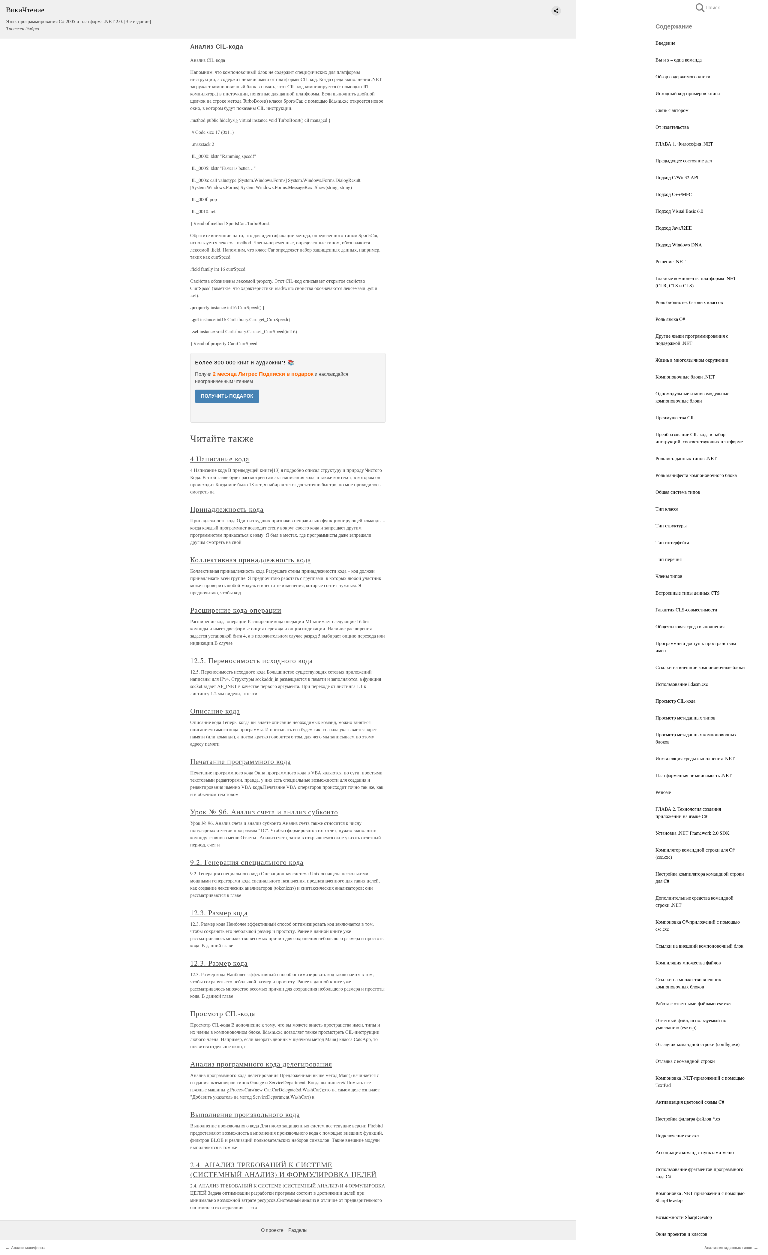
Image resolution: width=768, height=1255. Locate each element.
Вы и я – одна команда (679, 59)
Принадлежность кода (227, 509)
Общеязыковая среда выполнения (690, 626)
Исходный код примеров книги (688, 93)
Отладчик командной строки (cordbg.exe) (698, 1044)
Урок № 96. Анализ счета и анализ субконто (264, 811)
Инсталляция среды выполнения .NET (695, 758)
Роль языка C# (670, 319)
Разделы (298, 1230)
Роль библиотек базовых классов (689, 302)
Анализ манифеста (28, 1248)
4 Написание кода (219, 458)
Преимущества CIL (675, 417)
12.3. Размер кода (219, 912)
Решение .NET (671, 261)
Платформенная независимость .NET (694, 775)
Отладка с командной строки (685, 1061)
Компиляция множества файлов (688, 962)
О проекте (272, 1230)
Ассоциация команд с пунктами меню (695, 1152)
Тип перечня (669, 559)
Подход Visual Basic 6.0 (679, 211)
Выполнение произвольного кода (245, 1114)
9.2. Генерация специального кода (247, 862)
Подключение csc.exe (677, 1135)
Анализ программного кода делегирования (261, 1064)
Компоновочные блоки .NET (685, 376)
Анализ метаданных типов (728, 1248)
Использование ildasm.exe (682, 684)
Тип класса (667, 508)
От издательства (672, 127)
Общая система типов (678, 492)
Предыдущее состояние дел (684, 160)
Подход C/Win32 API (677, 177)
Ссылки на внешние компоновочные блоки (700, 667)
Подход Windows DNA (679, 244)
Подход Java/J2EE (674, 228)
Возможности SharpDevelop (684, 1217)
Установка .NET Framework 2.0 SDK (693, 833)
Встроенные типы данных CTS (688, 593)
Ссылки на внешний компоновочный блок (699, 946)
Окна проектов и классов (681, 1234)
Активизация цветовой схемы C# (690, 1102)
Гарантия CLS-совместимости (686, 609)
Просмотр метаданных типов (686, 717)
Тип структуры (671, 525)
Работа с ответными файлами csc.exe (693, 1003)
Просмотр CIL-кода (675, 701)
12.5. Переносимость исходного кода (251, 660)
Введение (665, 43)
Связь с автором (672, 110)
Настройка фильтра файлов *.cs (688, 1118)
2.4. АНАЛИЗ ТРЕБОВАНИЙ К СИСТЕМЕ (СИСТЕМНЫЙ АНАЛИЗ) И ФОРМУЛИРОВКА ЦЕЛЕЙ (283, 1169)
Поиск (707, 7)
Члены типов (669, 576)
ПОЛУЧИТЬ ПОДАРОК (227, 396)
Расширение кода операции (235, 610)
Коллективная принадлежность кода (250, 559)
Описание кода (215, 711)
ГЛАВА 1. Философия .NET (684, 143)
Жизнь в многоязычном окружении (692, 360)
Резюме (663, 792)
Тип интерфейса (672, 542)
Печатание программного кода (240, 761)
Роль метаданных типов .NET (686, 458)
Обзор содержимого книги (683, 76)
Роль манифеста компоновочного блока (696, 475)
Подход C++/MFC (674, 194)
